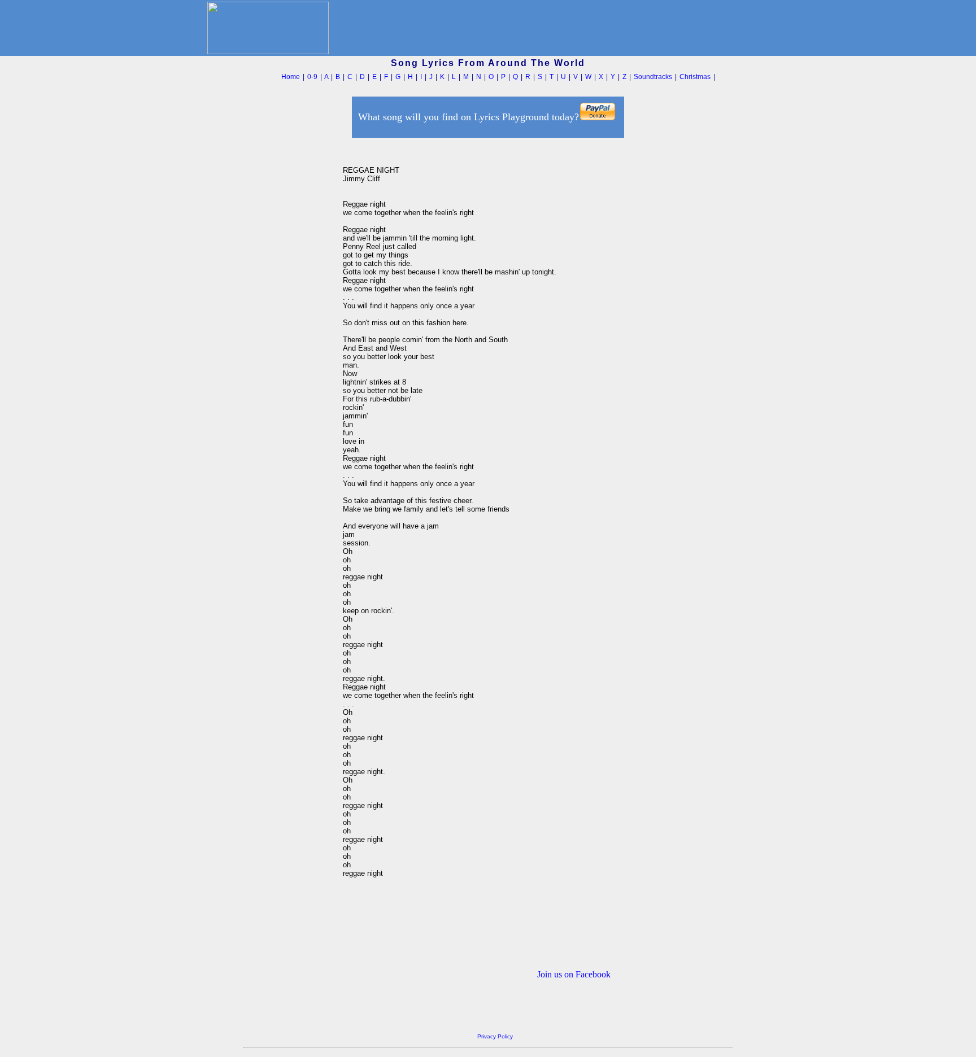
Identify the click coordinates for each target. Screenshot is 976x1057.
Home (290, 77)
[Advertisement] (290, 310)
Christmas (695, 77)
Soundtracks (653, 77)
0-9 (312, 77)
